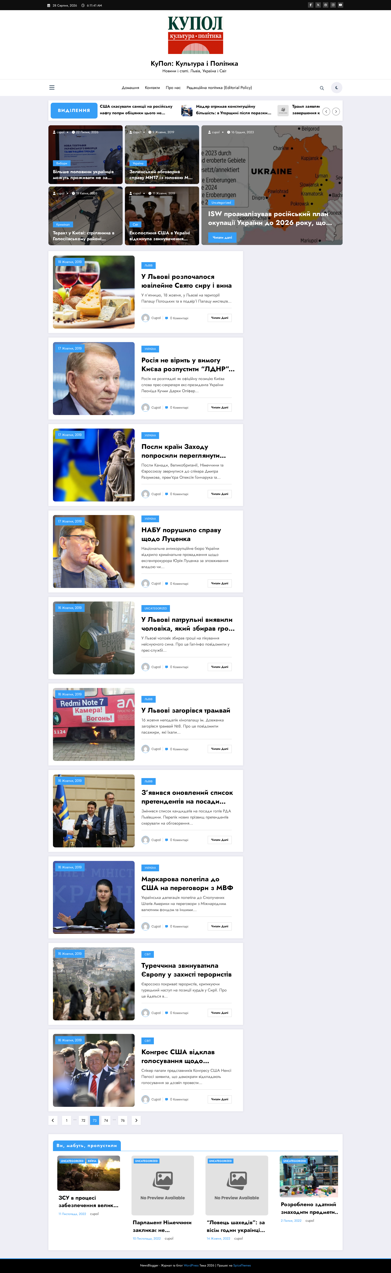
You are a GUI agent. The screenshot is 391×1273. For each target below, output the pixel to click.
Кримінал (63, 224)
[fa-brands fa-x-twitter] (318, 5)
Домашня (130, 88)
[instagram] (333, 5)
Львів (149, 265)
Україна (138, 163)
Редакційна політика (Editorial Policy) (219, 88)
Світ (135, 224)
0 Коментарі (179, 318)
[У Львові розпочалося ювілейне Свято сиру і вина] (94, 291)
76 (123, 1120)
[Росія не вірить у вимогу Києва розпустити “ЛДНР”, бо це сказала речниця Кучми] (94, 378)
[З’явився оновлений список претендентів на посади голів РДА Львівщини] (94, 810)
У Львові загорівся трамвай (185, 710)
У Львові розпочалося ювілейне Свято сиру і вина (186, 281)
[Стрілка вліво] (326, 111)
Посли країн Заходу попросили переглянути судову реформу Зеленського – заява (180, 451)
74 (106, 1120)
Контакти (152, 88)
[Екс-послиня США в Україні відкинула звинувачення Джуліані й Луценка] (162, 215)
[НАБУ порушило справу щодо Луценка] (94, 551)
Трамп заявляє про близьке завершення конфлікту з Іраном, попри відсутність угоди (277, 109)
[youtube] (340, 5)
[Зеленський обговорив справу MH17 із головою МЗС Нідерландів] (162, 154)
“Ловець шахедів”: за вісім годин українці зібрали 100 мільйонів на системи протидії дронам (84, 1226)
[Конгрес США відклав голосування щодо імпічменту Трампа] (94, 1070)
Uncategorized (221, 202)
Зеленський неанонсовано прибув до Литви (270, 218)
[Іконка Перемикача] (51, 88)
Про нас (173, 88)
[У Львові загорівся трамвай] (94, 724)
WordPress (191, 1265)
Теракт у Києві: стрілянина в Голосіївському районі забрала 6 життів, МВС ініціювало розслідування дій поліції (83, 236)
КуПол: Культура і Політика (194, 63)
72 (83, 1120)
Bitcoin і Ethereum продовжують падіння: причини (226, 1208)
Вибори (61, 163)
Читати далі (222, 237)
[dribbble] (325, 5)
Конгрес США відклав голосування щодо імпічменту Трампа (178, 1056)
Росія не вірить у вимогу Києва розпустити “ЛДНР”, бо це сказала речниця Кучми (186, 364)
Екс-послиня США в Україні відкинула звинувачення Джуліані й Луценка (159, 236)
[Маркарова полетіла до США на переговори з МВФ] (94, 897)
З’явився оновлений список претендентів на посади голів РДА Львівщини (187, 797)
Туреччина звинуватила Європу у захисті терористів (186, 970)
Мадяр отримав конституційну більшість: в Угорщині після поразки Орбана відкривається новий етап (184, 109)
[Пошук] (322, 88)
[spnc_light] (336, 87)
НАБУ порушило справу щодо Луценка (181, 534)
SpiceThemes (242, 1265)
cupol (60, 132)
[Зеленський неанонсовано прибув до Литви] (272, 185)
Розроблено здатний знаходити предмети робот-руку (156, 1208)
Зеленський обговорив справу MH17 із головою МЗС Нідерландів (162, 175)
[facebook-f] (310, 5)
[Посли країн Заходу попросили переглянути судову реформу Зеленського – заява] (94, 464)
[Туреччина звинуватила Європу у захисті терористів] (94, 983)
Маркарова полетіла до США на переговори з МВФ (187, 883)
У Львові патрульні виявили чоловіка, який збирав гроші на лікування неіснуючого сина (188, 624)
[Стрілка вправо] (336, 111)
